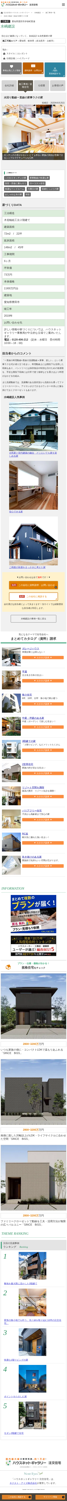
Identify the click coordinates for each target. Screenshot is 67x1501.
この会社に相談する (17, 1497)
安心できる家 (16, 511)
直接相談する (55, 72)
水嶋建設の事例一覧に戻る (33, 618)
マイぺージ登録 (50, 1497)
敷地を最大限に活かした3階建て (20, 1283)
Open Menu (63, 4)
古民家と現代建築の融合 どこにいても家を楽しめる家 (33, 454)
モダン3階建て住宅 (14, 1433)
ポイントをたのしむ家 (15, 1396)
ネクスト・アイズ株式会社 (23, 1483)
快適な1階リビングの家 (16, 1360)
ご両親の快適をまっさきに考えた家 (27, 567)
